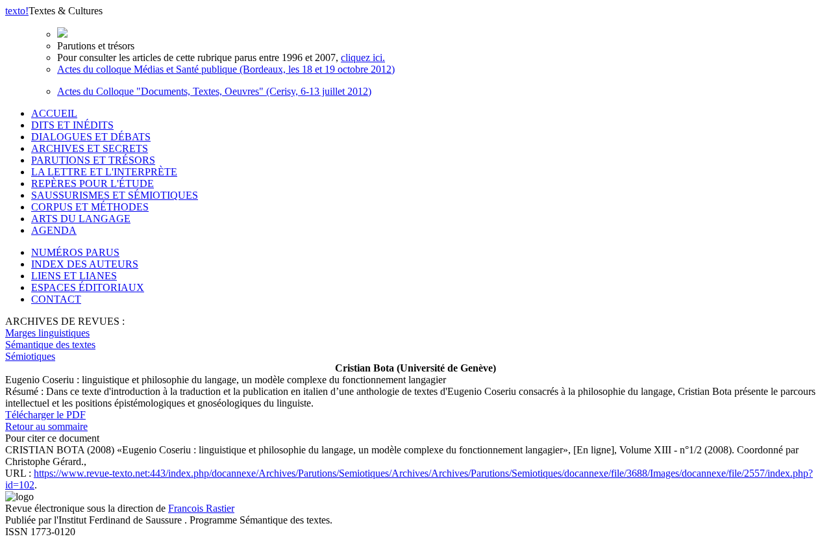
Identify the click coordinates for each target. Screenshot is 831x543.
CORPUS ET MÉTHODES (90, 206)
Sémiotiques (30, 356)
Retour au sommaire (46, 426)
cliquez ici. (363, 57)
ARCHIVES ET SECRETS (89, 148)
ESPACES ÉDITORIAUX (87, 287)
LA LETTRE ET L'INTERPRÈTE (104, 171)
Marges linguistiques (47, 332)
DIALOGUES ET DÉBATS (91, 136)
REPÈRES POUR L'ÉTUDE (92, 183)
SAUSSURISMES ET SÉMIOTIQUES (114, 195)
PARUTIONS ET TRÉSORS (93, 160)
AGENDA (54, 230)
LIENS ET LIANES (74, 275)
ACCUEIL (54, 113)
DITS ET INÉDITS (72, 125)
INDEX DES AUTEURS (84, 264)
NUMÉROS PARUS (75, 252)
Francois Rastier (201, 508)
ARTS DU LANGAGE (80, 218)
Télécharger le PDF (45, 414)
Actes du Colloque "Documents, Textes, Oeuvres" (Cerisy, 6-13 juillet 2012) (214, 91)
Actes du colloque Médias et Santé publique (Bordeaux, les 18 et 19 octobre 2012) (226, 69)
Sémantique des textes (50, 344)
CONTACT (56, 299)
